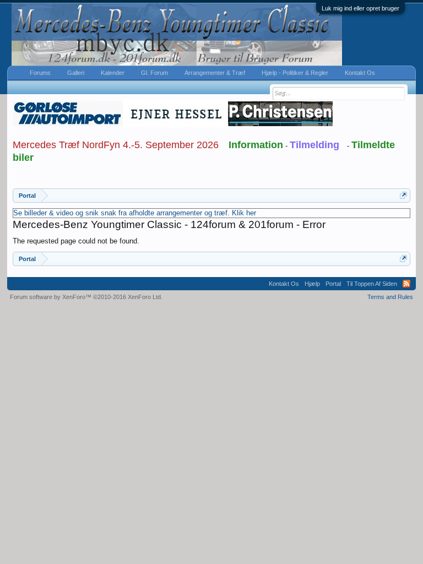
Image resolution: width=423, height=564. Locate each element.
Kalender (112, 72)
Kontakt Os (360, 72)
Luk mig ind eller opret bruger (360, 8)
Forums (40, 72)
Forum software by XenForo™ (86, 297)
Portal (333, 283)
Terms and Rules (390, 297)
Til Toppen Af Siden (371, 283)
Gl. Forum (154, 72)
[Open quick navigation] (403, 195)
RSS (406, 284)
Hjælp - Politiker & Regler (295, 72)
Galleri (75, 72)
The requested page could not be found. (76, 241)
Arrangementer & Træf (215, 72)
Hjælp (312, 283)
